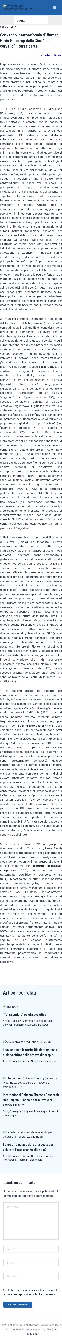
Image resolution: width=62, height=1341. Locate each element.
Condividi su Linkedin (12, 973)
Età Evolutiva (34, 1024)
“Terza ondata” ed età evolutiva (24, 1014)
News (45, 1024)
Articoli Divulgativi (12, 1020)
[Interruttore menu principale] (55, 7)
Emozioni (48, 1156)
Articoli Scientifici (32, 1061)
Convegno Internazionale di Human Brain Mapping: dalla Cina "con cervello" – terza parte (29, 40)
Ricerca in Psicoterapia (30, 1159)
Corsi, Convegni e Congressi (18, 1111)
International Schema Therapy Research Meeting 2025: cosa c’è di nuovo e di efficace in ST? (31, 1100)
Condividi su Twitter (20, 973)
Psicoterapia (49, 1061)
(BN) (33, 725)
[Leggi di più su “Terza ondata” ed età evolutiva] (10, 1006)
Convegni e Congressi (34, 1020)
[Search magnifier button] (44, 20)
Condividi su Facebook (4, 973)
